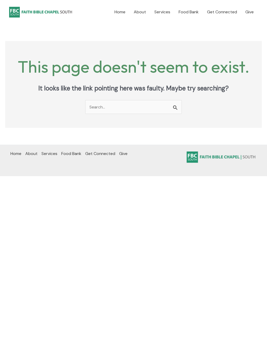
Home (119, 12)
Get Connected (222, 12)
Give (249, 12)
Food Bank (189, 12)
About (140, 12)
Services (162, 12)
